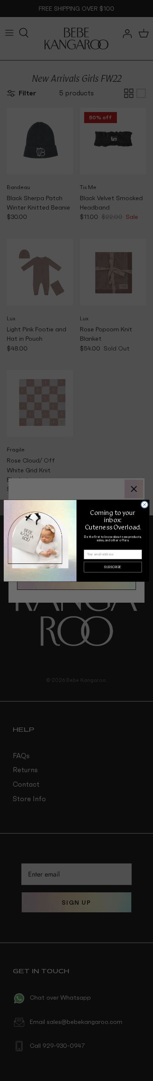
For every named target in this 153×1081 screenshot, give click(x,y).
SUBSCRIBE (112, 567)
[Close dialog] (144, 504)
